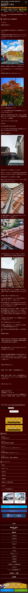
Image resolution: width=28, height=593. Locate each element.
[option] (8, 498)
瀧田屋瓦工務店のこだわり (14, 528)
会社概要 (14, 576)
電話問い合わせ (7, 590)
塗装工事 (14, 538)
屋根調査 (18, 14)
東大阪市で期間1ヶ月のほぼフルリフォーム (10, 452)
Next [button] (26, 498)
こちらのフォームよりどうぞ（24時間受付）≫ (16, 394)
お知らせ (8, 14)
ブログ (5, 14)
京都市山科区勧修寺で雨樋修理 (7, 442)
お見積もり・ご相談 (14, 573)
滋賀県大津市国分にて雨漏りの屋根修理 (9, 457)
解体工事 (14, 544)
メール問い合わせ (21, 590)
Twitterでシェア (14, 506)
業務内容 (14, 532)
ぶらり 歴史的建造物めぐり (8, 489)
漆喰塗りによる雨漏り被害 (7, 482)
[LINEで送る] (11, 407)
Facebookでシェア (14, 510)
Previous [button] (1, 498)
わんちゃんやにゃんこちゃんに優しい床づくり (10, 447)
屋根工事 (12, 14)
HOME (2, 14)
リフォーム (14, 541)
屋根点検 (15, 14)
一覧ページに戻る (14, 411)
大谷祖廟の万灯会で (5, 437)
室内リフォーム (5, 468)
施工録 (22, 14)
